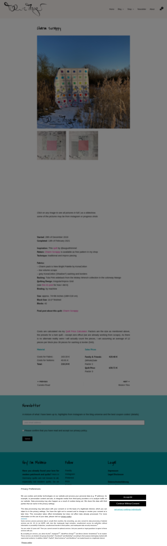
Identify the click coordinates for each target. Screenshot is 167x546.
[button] (127, 497)
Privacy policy (27, 543)
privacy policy (66, 516)
